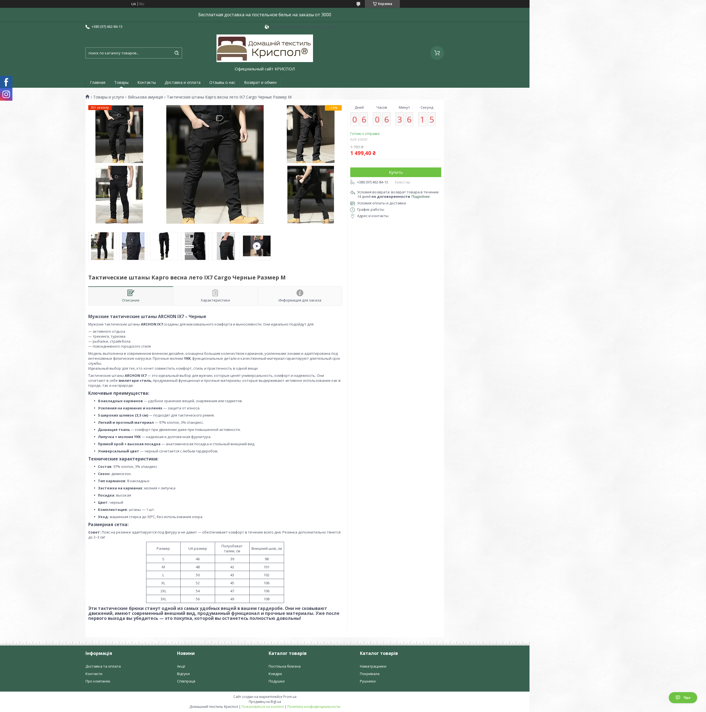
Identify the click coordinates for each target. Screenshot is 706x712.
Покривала (369, 673)
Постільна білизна (285, 666)
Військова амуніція (145, 97)
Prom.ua (289, 696)
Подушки (277, 681)
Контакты (146, 82)
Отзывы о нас (222, 82)
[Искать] (176, 52)
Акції (181, 666)
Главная (97, 82)
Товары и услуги (108, 97)
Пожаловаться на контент (263, 706)
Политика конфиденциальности (313, 706)
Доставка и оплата (182, 82)
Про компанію (97, 681)
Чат (687, 697)
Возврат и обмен (260, 82)
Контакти (93, 673)
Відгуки (183, 673)
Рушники (368, 681)
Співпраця (186, 681)
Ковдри (275, 673)
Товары (121, 82)
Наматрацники (373, 666)
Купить (396, 172)
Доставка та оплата (103, 666)
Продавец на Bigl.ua (265, 701)
